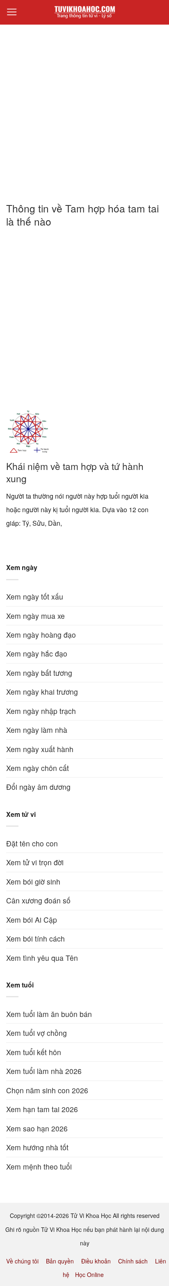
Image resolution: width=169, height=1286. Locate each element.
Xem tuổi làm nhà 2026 (44, 1071)
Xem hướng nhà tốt (37, 1147)
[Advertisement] (84, 108)
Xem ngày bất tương (39, 673)
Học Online (89, 1274)
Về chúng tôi (22, 1261)
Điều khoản (96, 1261)
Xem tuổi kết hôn (33, 1052)
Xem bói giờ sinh (33, 881)
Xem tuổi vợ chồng (36, 1033)
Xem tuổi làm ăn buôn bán (49, 1014)
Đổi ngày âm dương (38, 787)
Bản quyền (60, 1261)
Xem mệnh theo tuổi (39, 1166)
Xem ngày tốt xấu (34, 596)
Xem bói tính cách (35, 938)
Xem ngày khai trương (42, 691)
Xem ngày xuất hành (39, 749)
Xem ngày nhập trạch (41, 711)
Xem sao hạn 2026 (37, 1128)
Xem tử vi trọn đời (35, 862)
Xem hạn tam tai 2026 (42, 1109)
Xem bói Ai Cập (31, 919)
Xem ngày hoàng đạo (41, 634)
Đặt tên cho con (32, 843)
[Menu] (12, 12)
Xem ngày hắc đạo (36, 653)
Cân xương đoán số (38, 900)
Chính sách (133, 1261)
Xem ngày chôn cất (37, 768)
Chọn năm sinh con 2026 (47, 1090)
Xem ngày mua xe (35, 616)
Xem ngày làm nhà (36, 730)
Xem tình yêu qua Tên (42, 958)
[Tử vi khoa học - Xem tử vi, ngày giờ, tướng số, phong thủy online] (84, 12)
